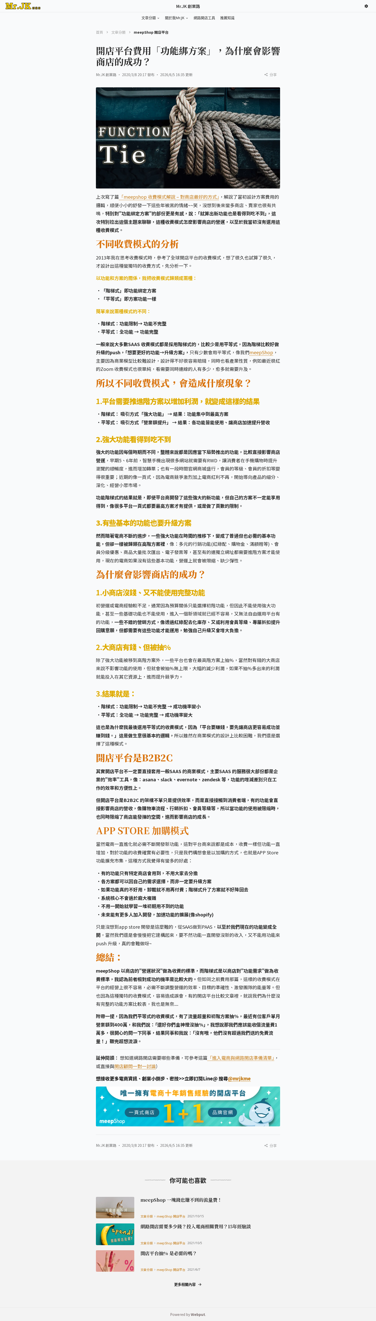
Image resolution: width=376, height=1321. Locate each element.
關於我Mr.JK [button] (174, 17)
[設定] (366, 6)
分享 (273, 74)
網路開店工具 (204, 17)
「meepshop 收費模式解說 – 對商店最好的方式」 (169, 196)
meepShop (261, 352)
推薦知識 (227, 17)
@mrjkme (239, 1078)
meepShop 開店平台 (171, 1216)
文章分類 (118, 32)
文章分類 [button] (148, 17)
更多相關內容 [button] (185, 1284)
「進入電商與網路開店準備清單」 (240, 1057)
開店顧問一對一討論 (135, 1066)
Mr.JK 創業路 (106, 74)
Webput (198, 1314)
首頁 (99, 32)
